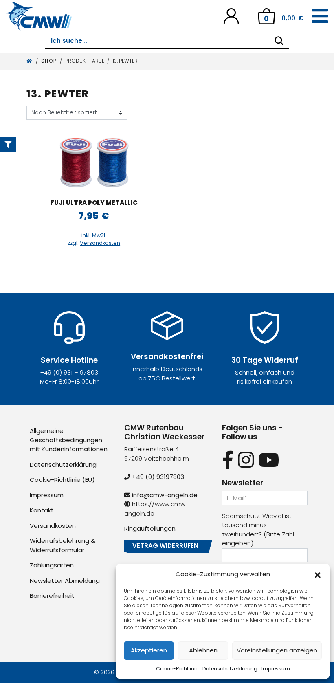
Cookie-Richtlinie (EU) (62, 479)
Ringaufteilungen (150, 528)
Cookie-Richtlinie (177, 668)
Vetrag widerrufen (165, 545)
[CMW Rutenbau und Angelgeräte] (39, 16)
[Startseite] (29, 60)
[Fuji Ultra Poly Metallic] (94, 162)
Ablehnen (203, 650)
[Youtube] (269, 460)
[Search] (279, 41)
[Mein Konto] (231, 15)
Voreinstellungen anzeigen (277, 650)
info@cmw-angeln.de (164, 495)
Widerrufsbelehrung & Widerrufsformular (62, 545)
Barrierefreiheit (52, 595)
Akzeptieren (149, 650)
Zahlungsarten (52, 565)
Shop (49, 60)
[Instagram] (246, 460)
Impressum (275, 668)
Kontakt (42, 510)
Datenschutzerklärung (229, 668)
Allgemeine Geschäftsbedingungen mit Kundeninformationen (69, 439)
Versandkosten (100, 242)
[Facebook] (227, 460)
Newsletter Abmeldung (65, 580)
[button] (318, 574)
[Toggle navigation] (320, 16)
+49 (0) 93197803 (157, 476)
